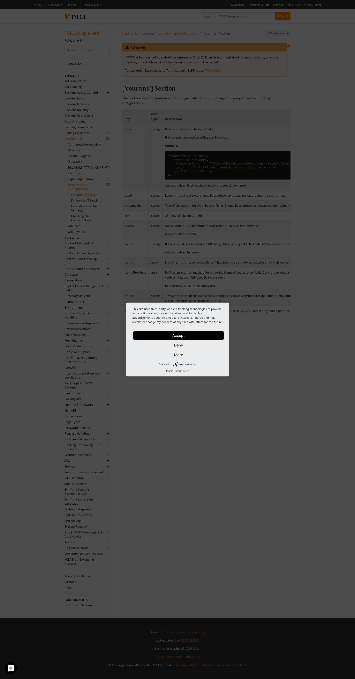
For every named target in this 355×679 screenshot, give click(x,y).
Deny (178, 345)
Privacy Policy (182, 371)
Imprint (169, 371)
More (178, 355)
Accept (178, 335)
